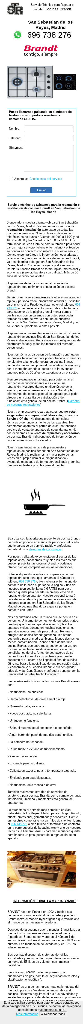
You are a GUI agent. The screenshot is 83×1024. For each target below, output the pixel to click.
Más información (27, 1014)
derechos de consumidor (45, 549)
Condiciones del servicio (46, 179)
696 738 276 (49, 34)
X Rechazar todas (53, 1014)
